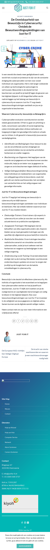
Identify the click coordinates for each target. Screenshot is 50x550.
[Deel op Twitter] (23, 321)
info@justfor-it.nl (10, 474)
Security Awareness (25, 16)
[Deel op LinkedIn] (36, 321)
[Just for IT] (25, 8)
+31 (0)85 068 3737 (12, 477)
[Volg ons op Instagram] (25, 523)
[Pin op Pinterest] (32, 321)
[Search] (47, 8)
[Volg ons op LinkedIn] (28, 523)
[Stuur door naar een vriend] (27, 321)
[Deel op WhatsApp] (14, 321)
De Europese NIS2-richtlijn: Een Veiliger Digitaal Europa (13, 353)
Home (7, 404)
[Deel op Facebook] (18, 321)
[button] (3, 8)
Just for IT (39, 40)
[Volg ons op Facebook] (22, 523)
